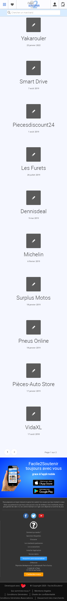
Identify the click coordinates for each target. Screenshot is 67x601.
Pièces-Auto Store (34, 384)
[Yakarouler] (33, 25)
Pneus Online (33, 340)
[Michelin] (33, 241)
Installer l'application (33, 550)
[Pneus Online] (33, 327)
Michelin (33, 254)
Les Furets (33, 167)
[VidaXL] (33, 414)
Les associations (34, 547)
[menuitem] (20, 591)
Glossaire (33, 539)
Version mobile (34, 554)
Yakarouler (33, 38)
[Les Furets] (33, 154)
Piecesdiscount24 (33, 124)
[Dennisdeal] (33, 198)
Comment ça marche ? (33, 532)
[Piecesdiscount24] (33, 111)
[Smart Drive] (33, 68)
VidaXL (33, 427)
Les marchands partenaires (33, 543)
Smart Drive (34, 81)
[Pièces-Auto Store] (33, 370)
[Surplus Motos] (33, 284)
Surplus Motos (33, 297)
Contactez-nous (33, 574)
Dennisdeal (34, 211)
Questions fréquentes (33, 536)
